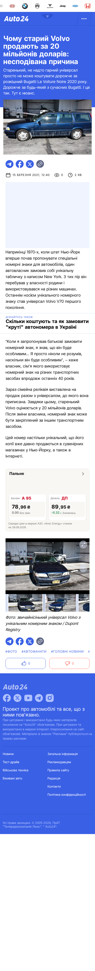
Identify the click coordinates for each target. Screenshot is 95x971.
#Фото (11, 651)
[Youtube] (28, 698)
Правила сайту (58, 770)
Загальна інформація (63, 754)
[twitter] (30, 164)
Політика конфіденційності (67, 795)
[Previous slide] (12, 568)
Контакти (54, 786)
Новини (8, 754)
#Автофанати (34, 651)
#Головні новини (67, 651)
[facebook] (20, 164)
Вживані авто (12, 778)
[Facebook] (7, 698)
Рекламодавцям (59, 762)
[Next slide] (83, 568)
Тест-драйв (11, 762)
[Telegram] (39, 698)
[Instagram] (50, 698)
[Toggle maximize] (83, 544)
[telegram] (9, 164)
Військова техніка (15, 770)
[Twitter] (17, 698)
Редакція (54, 778)
